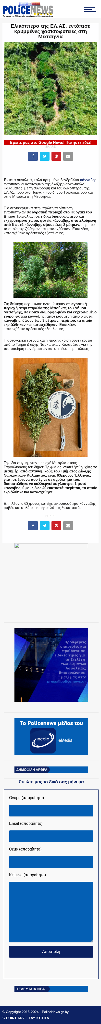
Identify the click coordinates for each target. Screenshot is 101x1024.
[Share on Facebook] (33, 156)
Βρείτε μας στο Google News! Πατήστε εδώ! (50, 142)
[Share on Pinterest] (56, 156)
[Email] (68, 156)
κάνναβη (87, 180)
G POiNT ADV (13, 1018)
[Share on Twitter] (45, 156)
